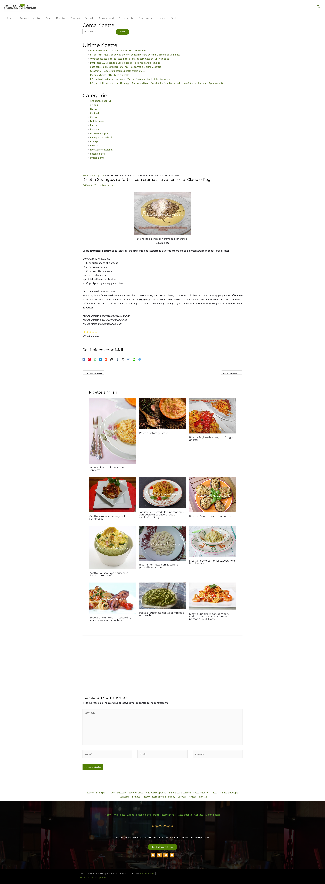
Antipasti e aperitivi (100, 100)
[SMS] (111, 359)
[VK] (128, 359)
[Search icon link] (318, 7)
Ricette (94, 145)
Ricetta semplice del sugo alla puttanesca (107, 517)
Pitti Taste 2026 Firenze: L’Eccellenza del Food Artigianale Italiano (125, 62)
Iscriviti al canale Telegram (162, 847)
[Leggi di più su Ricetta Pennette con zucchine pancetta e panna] (162, 542)
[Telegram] (139, 359)
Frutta (93, 125)
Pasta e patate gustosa (153, 433)
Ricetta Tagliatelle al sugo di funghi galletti (211, 438)
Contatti (198, 814)
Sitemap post (99, 877)
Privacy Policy (147, 873)
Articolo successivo (231, 373)
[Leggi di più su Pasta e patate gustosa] (162, 413)
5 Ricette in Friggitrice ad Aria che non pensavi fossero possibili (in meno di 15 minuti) (135, 54)
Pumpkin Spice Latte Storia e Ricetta (109, 74)
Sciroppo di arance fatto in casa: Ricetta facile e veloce (119, 50)
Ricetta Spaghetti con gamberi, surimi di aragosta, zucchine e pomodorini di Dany (209, 616)
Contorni (95, 117)
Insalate (94, 129)
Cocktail (94, 113)
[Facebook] (84, 359)
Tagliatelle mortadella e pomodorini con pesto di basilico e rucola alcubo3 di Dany (161, 515)
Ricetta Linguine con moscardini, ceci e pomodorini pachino (110, 619)
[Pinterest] (89, 359)
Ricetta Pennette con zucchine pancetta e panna (158, 566)
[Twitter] (159, 855)
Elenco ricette (212, 814)
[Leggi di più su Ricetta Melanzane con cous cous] (212, 494)
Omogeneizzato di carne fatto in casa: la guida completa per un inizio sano (129, 58)
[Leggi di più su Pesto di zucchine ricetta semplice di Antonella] (162, 595)
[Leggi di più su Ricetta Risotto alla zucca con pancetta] (112, 430)
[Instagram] (165, 855)
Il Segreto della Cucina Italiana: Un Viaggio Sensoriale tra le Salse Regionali (130, 79)
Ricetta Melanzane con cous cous (210, 516)
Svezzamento (97, 157)
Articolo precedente (93, 373)
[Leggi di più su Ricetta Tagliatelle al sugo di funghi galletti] (212, 415)
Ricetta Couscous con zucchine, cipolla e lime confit (109, 574)
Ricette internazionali (101, 149)
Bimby (93, 108)
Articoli (94, 104)
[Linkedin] (100, 359)
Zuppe (130, 814)
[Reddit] (106, 359)
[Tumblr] (117, 359)
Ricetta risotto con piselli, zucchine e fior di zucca (212, 562)
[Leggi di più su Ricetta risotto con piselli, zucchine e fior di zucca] (212, 541)
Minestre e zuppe (99, 133)
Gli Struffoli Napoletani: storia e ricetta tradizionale (117, 70)
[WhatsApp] (95, 359)
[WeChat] (134, 359)
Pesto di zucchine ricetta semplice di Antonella (162, 614)
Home (108, 814)
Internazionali (168, 814)
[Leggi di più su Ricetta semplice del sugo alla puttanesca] (112, 494)
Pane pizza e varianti (101, 137)
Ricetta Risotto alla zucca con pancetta (107, 469)
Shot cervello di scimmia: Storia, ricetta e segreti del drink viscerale (125, 66)
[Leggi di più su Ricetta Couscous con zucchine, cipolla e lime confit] (112, 547)
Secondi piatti (97, 153)
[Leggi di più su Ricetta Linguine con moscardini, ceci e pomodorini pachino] (112, 597)
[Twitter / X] (123, 359)
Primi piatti (96, 141)
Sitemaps (85, 877)
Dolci (156, 814)
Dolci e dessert (98, 121)
